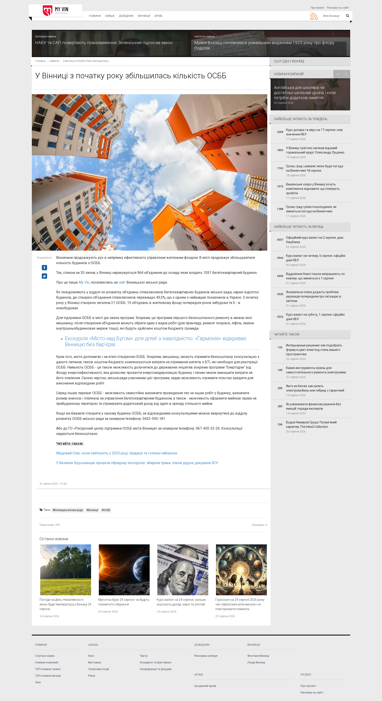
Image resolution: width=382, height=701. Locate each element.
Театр (144, 655)
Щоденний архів (205, 686)
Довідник (126, 15)
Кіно (91, 655)
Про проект (317, 7)
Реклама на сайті (338, 7)
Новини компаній (46, 662)
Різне (91, 675)
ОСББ (106, 510)
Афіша (110, 15)
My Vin (84, 282)
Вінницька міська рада (68, 510)
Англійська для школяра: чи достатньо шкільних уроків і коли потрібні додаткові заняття (305, 92)
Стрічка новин (44, 655)
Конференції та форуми (156, 669)
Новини (95, 15)
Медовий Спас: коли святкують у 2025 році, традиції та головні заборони (116, 453)
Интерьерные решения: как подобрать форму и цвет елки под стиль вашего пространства (314, 350)
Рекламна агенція (206, 655)
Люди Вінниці (256, 662)
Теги (38, 682)
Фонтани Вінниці (258, 655)
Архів (158, 15)
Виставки (94, 662)
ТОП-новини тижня (47, 669)
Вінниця (144, 15)
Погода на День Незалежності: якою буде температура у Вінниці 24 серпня (65, 604)
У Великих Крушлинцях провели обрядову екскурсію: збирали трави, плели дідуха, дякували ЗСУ (137, 463)
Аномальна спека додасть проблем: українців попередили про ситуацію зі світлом (313, 296)
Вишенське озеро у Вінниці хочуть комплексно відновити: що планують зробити (313, 188)
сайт (122, 282)
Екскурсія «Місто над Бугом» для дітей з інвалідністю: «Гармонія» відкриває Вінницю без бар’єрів (155, 341)
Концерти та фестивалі (155, 662)
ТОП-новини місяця (48, 675)
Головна (40, 61)
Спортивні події (98, 669)
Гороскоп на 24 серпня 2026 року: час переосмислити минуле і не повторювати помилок (240, 604)
